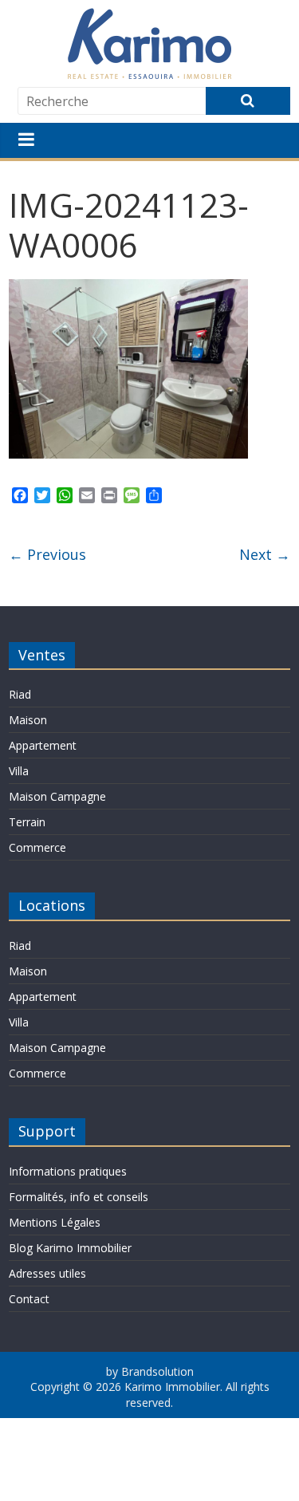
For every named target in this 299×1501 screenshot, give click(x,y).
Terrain (27, 821)
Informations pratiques (68, 1171)
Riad (20, 694)
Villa (19, 770)
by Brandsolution (150, 1371)
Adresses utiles (47, 1273)
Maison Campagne (57, 796)
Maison (28, 719)
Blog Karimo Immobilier (70, 1247)
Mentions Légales (54, 1222)
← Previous (47, 554)
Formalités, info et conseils (78, 1196)
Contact (29, 1298)
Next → (264, 554)
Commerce (37, 847)
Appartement (43, 745)
